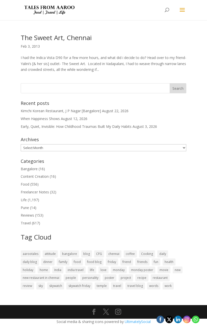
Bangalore (29, 168)
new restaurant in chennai (41, 278)
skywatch (55, 286)
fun (156, 262)
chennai (113, 254)
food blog (94, 262)
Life (24, 199)
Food (25, 184)
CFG (99, 254)
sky (40, 286)
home (44, 270)
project (126, 278)
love (103, 270)
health (169, 262)
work (168, 286)
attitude (50, 254)
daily (162, 254)
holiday (28, 270)
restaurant (160, 278)
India (57, 270)
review (27, 286)
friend (126, 262)
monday (119, 270)
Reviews (27, 215)
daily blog (30, 262)
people (71, 278)
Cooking (147, 254)
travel (117, 286)
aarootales (30, 254)
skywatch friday (79, 286)
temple (102, 286)
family (63, 262)
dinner (48, 262)
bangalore (69, 254)
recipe (141, 278)
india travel (76, 270)
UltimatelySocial (138, 321)
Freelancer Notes (35, 192)
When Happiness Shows (40, 118)
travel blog (135, 286)
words (153, 286)
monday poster (142, 270)
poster (109, 278)
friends (142, 262)
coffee (130, 254)
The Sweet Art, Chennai (56, 37)
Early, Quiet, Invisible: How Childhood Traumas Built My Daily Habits (76, 126)
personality (90, 278)
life (92, 270)
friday (112, 262)
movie (164, 270)
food (77, 262)
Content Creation (35, 176)
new (177, 270)
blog (86, 254)
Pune (25, 207)
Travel (26, 223)
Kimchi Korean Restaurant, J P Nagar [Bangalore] (61, 110)
